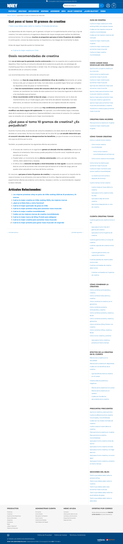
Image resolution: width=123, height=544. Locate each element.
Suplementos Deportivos (14, 516)
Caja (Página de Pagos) (41, 522)
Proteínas (9, 512)
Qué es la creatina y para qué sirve (101, 412)
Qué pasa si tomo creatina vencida (101, 446)
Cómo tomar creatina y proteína (100, 336)
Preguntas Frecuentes (70, 518)
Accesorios (10, 522)
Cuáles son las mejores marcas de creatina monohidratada (36, 214)
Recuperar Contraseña (41, 516)
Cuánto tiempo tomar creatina (100, 183)
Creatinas (9, 514)
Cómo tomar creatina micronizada (103, 158)
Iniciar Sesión (39, 514)
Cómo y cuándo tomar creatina (100, 140)
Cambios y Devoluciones (70, 516)
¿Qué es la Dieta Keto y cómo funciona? (28, 203)
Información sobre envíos (70, 514)
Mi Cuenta (38, 512)
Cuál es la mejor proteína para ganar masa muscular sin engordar (38, 223)
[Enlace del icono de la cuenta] (108, 6)
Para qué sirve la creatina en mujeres (102, 123)
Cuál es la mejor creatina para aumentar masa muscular (35, 220)
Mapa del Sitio (67, 520)
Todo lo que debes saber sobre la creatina (25, 26)
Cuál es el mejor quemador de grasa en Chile (30, 206)
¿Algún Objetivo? (12, 526)
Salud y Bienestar (12, 518)
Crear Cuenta (39, 518)
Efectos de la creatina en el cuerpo (103, 388)
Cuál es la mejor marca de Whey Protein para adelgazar (34, 217)
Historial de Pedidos (40, 520)
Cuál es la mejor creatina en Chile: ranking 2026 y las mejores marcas (40, 200)
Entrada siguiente (77, 232)
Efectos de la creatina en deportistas (102, 363)
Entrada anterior (12, 232)
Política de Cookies (60, 535)
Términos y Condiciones (78, 535)
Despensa (10, 520)
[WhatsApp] (8, 535)
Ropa (8, 524)
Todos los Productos (12, 528)
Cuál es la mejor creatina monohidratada (29, 211)
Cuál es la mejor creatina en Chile (25, 50)
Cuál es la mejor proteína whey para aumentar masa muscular (37, 208)
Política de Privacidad (44, 535)
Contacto (66, 512)
